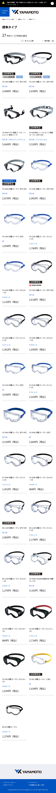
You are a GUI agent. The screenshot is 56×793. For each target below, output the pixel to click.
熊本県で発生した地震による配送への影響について (23, 2)
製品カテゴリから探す (8, 19)
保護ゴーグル (21, 19)
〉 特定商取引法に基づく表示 (36, 785)
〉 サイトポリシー (33, 782)
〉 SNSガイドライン (7, 785)
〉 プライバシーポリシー (9, 782)
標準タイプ (32, 19)
